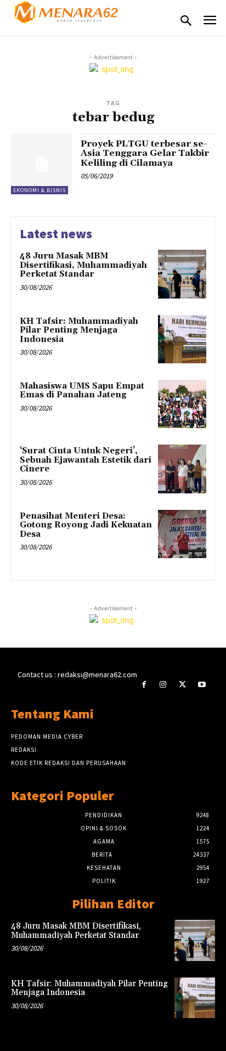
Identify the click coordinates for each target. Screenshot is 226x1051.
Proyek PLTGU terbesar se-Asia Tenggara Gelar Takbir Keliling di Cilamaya (145, 153)
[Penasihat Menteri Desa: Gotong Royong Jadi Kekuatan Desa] (182, 534)
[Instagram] (163, 685)
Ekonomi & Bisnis (39, 190)
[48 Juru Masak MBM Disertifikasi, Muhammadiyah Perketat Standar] (182, 274)
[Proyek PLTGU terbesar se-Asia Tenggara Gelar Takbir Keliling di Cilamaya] (41, 164)
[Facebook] (144, 685)
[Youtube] (201, 685)
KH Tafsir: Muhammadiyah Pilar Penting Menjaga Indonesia (79, 330)
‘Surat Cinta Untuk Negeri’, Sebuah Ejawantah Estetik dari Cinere (85, 460)
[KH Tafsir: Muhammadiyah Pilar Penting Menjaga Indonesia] (182, 339)
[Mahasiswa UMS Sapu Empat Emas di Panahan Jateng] (182, 404)
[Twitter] (182, 685)
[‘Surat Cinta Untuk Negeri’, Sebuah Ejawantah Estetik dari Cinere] (182, 469)
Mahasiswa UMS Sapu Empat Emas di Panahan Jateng (82, 391)
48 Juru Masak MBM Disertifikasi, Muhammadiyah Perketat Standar (83, 265)
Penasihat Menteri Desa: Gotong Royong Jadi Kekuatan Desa (86, 525)
